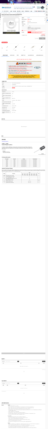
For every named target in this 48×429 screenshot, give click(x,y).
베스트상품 (14, 11)
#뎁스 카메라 (27, 8)
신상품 (11, 11)
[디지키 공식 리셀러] (40, 5)
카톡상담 (13, 4)
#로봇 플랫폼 (20, 8)
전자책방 (10, 4)
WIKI (18, 55)
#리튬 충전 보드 (31, 8)
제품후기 (23, 55)
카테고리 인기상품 (4, 42)
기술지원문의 (31, 55)
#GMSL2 (18, 8)
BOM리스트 (44, 11)
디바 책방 (35, 11)
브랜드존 (23, 11)
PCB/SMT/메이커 (27, 11)
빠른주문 (47, 9)
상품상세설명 (5, 55)
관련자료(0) (12, 55)
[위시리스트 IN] (45, 18)
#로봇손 (15, 8)
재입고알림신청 (36, 38)
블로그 (6, 4)
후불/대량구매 (40, 11)
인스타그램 (12, 4)
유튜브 (8, 4)
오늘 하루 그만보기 (44, 2)
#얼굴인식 (24, 8)
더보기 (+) (24, 353)
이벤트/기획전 (18, 11)
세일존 (31, 11)
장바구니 (47, 5)
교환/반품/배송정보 (39, 55)
